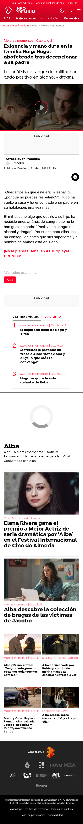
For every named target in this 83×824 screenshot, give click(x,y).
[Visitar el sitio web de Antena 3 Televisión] (13, 767)
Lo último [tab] (52, 317)
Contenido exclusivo (54, 711)
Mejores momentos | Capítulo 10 (43, 374)
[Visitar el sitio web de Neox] (41, 765)
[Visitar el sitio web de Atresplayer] (70, 775)
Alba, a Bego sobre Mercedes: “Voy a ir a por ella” (60, 719)
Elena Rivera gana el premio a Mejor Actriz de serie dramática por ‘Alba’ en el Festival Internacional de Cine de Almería (40, 535)
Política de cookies (62, 809)
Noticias (52, 18)
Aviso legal (16, 809)
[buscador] (70, 10)
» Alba (33, 25)
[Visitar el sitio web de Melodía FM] (56, 775)
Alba (6, 18)
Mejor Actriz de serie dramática (23, 518)
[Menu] (78, 11)
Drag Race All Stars (22, 3)
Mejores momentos (29, 18)
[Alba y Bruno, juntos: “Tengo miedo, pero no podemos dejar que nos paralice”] (22, 644)
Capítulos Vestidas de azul (49, 3)
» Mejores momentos (51, 25)
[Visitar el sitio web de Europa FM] (41, 775)
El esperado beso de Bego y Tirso (43, 332)
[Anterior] (7, 3)
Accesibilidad (55, 815)
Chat (66, 457)
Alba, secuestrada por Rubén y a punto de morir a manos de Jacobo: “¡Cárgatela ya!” (59, 670)
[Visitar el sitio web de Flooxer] (41, 785)
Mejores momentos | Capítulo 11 (42, 346)
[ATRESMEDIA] (41, 752)
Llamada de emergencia (41, 457)
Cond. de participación (32, 815)
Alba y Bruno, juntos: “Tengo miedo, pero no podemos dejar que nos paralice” (21, 670)
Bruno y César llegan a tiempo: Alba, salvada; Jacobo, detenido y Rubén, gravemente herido (19, 725)
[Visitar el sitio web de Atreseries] (13, 775)
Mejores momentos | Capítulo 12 (43, 325)
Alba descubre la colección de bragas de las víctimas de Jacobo (40, 615)
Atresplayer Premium (16, 25)
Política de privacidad (37, 809)
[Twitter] (8, 163)
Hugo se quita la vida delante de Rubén (38, 380)
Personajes (71, 18)
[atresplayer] (62, 10)
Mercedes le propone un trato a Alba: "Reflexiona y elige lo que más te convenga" (42, 356)
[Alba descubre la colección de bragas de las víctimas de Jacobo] (41, 580)
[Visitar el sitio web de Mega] (70, 765)
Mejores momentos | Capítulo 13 (23, 604)
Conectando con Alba (20, 461)
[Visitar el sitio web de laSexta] (27, 765)
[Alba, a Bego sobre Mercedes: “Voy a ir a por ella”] (60, 697)
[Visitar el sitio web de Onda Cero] (27, 775)
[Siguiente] (76, 3)
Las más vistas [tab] (26, 317)
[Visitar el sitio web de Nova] (56, 765)
